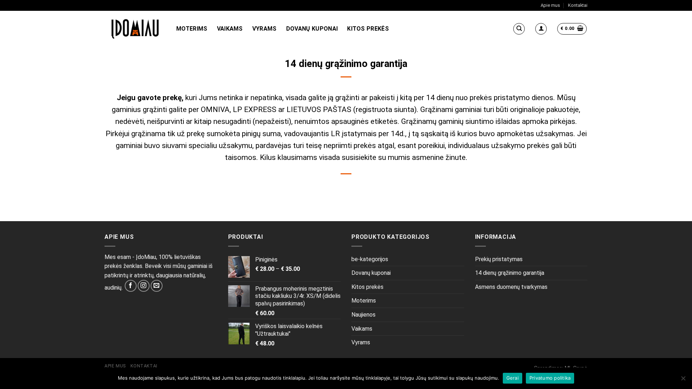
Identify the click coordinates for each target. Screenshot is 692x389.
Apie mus (550, 5)
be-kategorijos (369, 259)
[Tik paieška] (519, 29)
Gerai (512, 378)
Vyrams (264, 28)
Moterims (192, 28)
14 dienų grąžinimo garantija (509, 272)
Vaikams (230, 28)
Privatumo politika (550, 378)
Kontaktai (577, 5)
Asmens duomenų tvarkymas (511, 286)
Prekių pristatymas (499, 259)
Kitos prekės (368, 28)
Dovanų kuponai (312, 28)
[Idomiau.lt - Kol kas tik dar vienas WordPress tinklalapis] (135, 29)
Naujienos (363, 314)
